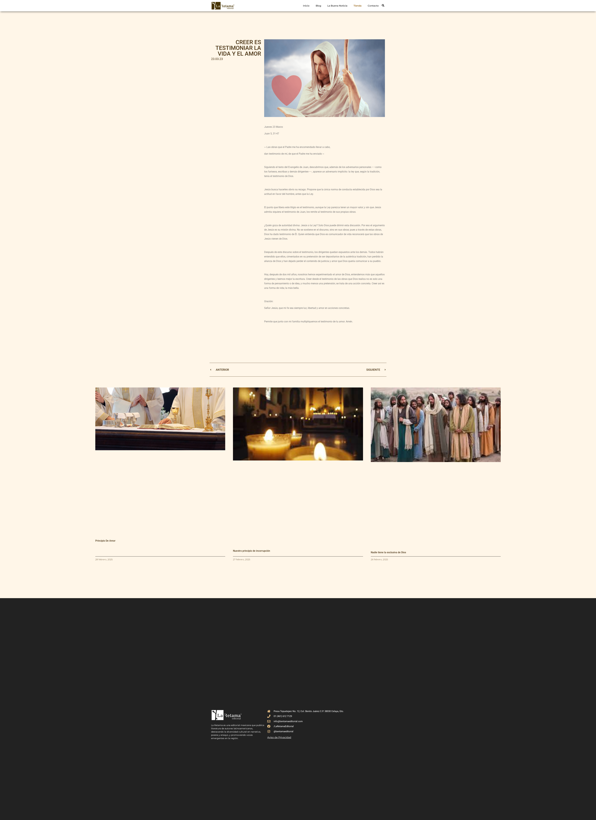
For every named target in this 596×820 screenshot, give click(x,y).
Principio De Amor (105, 540)
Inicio (306, 5)
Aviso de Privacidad (279, 737)
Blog (318, 5)
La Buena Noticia (337, 5)
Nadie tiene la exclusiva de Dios (388, 552)
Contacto (373, 5)
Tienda (357, 5)
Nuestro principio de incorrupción (251, 550)
